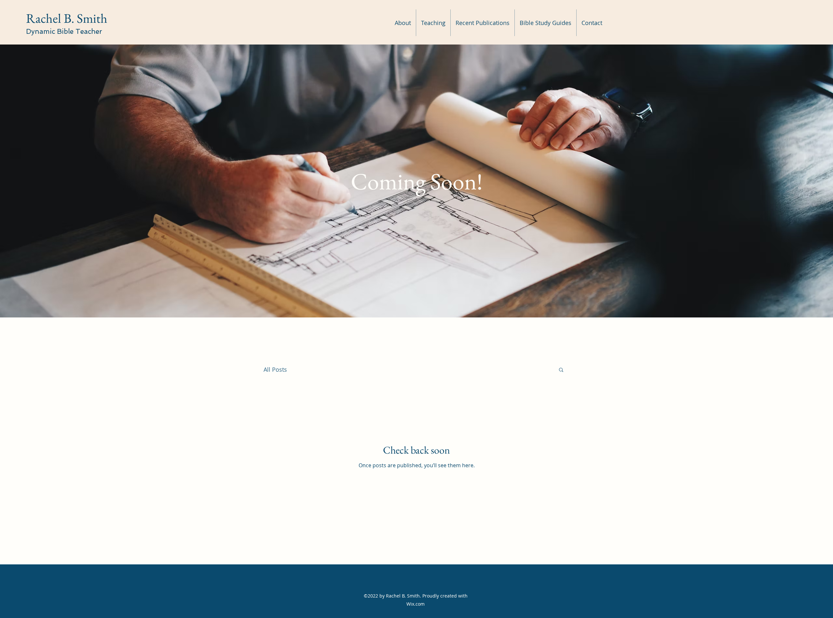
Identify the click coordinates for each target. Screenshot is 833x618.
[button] (561, 370)
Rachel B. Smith (66, 18)
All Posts (275, 369)
